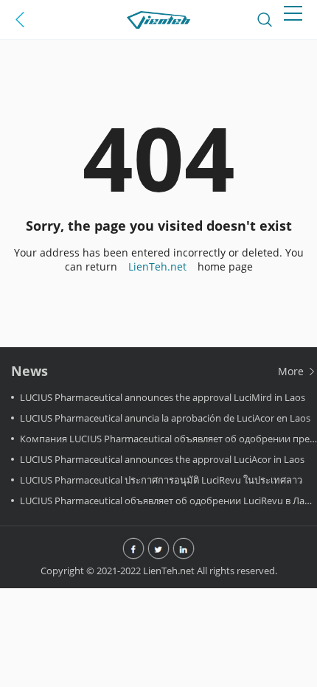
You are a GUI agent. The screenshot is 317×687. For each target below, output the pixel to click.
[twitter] (158, 548)
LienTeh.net (157, 266)
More (292, 371)
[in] (184, 548)
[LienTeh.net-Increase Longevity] (158, 20)
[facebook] (133, 548)
